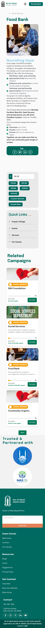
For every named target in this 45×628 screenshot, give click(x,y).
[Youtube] (25, 615)
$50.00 (13, 188)
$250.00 (14, 193)
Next (22, 433)
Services (15, 235)
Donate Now (36, 4)
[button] (25, 4)
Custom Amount (17, 199)
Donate (32, 300)
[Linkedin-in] (20, 615)
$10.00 (13, 183)
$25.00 (24, 183)
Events (14, 228)
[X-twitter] (15, 615)
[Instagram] (10, 615)
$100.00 (25, 188)
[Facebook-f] (5, 615)
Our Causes (16, 242)
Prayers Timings (18, 222)
